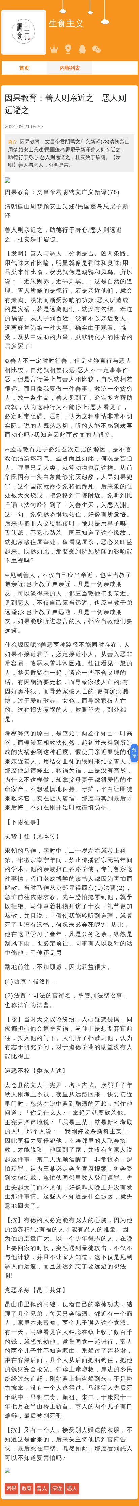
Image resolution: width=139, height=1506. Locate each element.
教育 (27, 1488)
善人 (42, 1488)
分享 (134, 753)
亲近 (57, 1488)
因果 (11, 1488)
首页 (24, 68)
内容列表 (70, 68)
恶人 (72, 1488)
